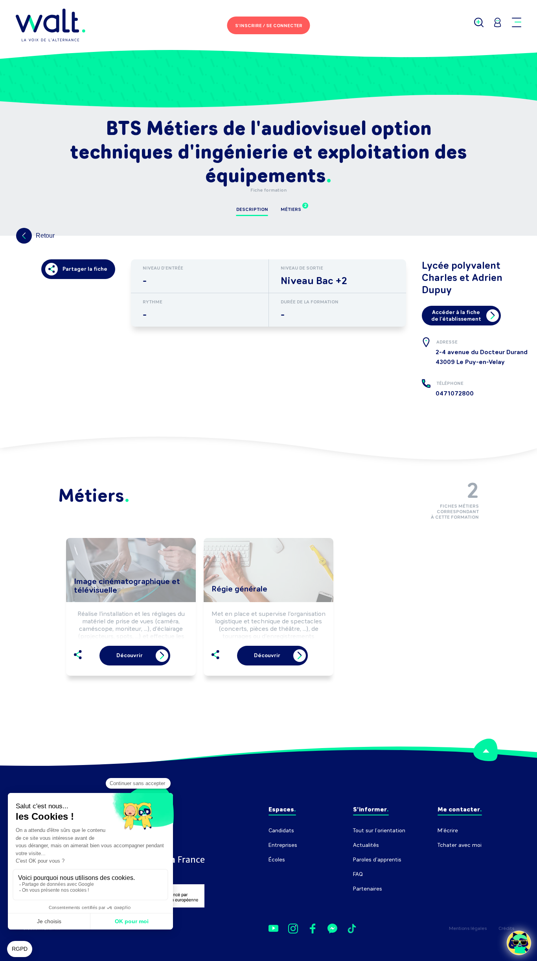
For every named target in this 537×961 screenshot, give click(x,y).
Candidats (281, 830)
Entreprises (282, 845)
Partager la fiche (85, 269)
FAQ (358, 874)
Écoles (276, 859)
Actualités (366, 845)
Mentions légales (468, 928)
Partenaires (367, 888)
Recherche (451, 859)
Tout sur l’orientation (379, 830)
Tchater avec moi (460, 845)
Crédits (506, 928)
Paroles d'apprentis (377, 859)
